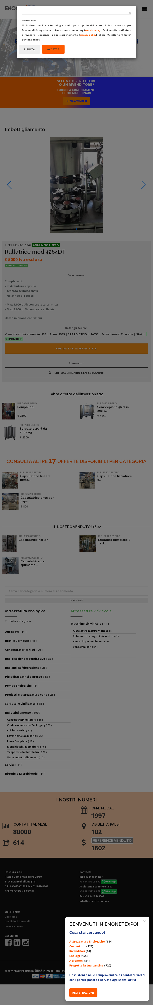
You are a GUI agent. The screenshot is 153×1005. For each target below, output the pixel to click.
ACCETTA (53, 49)
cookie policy (93, 30)
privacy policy (88, 34)
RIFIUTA (29, 49)
